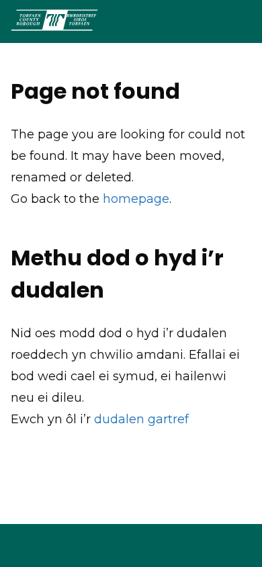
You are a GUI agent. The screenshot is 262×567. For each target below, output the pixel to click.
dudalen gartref (141, 419)
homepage (136, 198)
